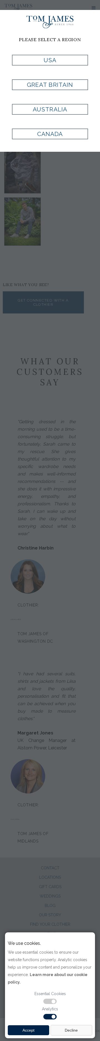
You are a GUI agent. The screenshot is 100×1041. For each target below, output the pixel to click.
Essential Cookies (50, 994)
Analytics (50, 1009)
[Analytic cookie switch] (50, 1016)
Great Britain (50, 84)
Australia (50, 109)
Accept (28, 1030)
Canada (50, 133)
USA (50, 60)
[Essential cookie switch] (50, 1001)
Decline (71, 1030)
